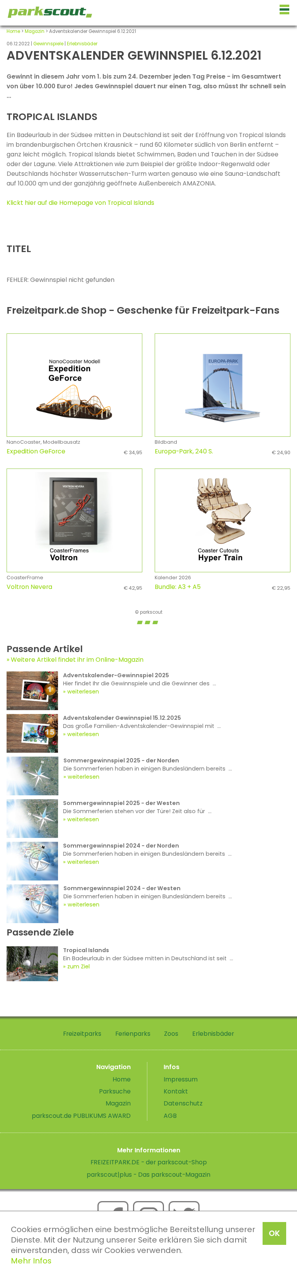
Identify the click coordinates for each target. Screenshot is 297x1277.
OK (274, 1233)
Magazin (34, 31)
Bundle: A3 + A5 (222, 586)
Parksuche (115, 1091)
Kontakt (176, 1091)
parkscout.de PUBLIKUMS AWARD (81, 1115)
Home (13, 31)
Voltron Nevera (74, 586)
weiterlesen (83, 691)
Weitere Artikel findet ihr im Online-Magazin (77, 659)
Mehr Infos (31, 1260)
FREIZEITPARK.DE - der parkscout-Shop (148, 1162)
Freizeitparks (82, 1033)
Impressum (181, 1079)
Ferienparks (132, 1033)
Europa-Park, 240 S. (222, 451)
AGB (170, 1115)
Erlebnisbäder (82, 44)
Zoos (171, 1033)
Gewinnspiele (48, 44)
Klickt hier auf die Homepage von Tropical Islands (80, 202)
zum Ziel (78, 966)
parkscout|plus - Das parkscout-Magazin (148, 1174)
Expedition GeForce (74, 451)
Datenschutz (183, 1103)
